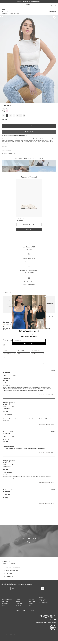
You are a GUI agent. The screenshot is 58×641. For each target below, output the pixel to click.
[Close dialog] (44, 296)
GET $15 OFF (29, 343)
